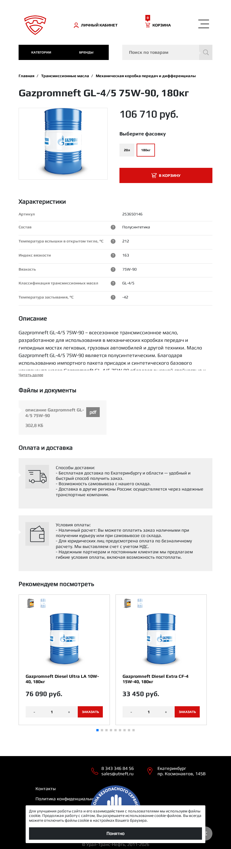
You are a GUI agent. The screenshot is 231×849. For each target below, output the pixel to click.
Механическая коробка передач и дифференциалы (146, 75)
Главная (26, 75)
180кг (145, 150)
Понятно (115, 833)
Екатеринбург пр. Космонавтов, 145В (181, 771)
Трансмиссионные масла (65, 75)
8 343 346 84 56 (117, 768)
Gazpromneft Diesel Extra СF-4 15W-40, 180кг (155, 679)
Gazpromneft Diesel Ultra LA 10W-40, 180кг (62, 679)
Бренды (86, 52)
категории (41, 52)
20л (127, 150)
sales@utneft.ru (117, 773)
